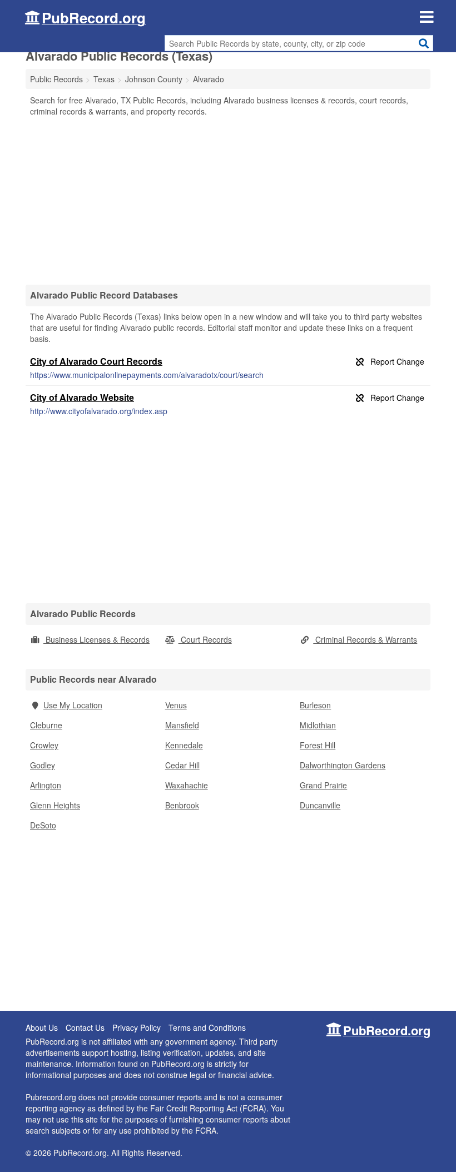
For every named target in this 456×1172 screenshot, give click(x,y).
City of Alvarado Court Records (96, 361)
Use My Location (72, 705)
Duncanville (320, 805)
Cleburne (46, 725)
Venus (176, 705)
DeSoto (43, 825)
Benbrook (182, 805)
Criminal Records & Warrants (365, 639)
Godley (42, 765)
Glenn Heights (55, 805)
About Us (42, 1027)
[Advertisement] (228, 200)
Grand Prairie (323, 785)
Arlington (45, 785)
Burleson (315, 705)
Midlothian (318, 725)
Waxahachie (186, 785)
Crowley (44, 745)
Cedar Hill (182, 765)
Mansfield (182, 725)
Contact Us (85, 1027)
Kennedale (184, 745)
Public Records (56, 79)
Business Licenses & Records (96, 639)
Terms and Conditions (207, 1027)
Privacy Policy (136, 1027)
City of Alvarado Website (82, 397)
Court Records (205, 639)
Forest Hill (317, 745)
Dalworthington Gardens (342, 765)
